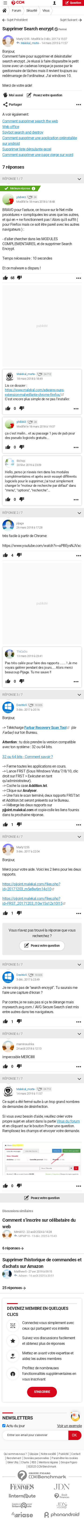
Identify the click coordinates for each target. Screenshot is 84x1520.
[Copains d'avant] (22, 1505)
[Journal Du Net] (62, 1487)
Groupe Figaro (69, 1462)
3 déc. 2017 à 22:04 (28, 851)
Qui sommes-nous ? (15, 1454)
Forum (16, 10)
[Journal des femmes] (22, 1487)
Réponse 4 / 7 (12, 836)
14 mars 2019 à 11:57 (54, 43)
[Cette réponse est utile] (5, 278)
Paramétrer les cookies (65, 1458)
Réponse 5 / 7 (12, 964)
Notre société (48, 1454)
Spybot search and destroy (22, 132)
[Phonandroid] (62, 1515)
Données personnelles (36, 1458)
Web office (10, 127)
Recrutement (14, 1458)
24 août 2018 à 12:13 (28, 1048)
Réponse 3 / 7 (12, 694)
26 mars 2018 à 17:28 (29, 527)
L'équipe (33, 1454)
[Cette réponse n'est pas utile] (19, 278)
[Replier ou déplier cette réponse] (79, 178)
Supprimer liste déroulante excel (26, 149)
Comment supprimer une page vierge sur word (37, 155)
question (75, 2)
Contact (75, 1454)
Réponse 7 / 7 (12, 1078)
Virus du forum (68, 1121)
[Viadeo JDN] (62, 1505)
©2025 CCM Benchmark (42, 1466)
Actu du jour (15, 1426)
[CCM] (17, 3)
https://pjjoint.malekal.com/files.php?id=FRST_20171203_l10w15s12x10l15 (32, 901)
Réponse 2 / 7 (12, 513)
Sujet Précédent (17, 20)
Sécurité (31, 10)
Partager (15, 104)
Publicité (64, 1454)
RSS (34, 1462)
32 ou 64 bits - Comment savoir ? (27, 757)
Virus (45, 10)
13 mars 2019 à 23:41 (29, 656)
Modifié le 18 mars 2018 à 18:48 (35, 201)
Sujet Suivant (68, 20)
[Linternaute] (22, 1496)
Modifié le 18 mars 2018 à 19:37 (36, 426)
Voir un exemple (69, 1426)
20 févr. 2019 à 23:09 (29, 465)
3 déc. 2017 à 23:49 (28, 979)
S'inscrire (42, 1392)
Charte (25, 1462)
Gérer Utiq (12, 1462)
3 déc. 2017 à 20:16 (28, 709)
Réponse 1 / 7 (12, 179)
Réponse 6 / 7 (12, 1034)
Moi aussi (16, 95)
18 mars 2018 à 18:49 (29, 378)
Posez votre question (47, 95)
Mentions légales (48, 1462)
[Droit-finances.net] (62, 1496)
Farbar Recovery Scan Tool (45, 727)
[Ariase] (22, 1514)
